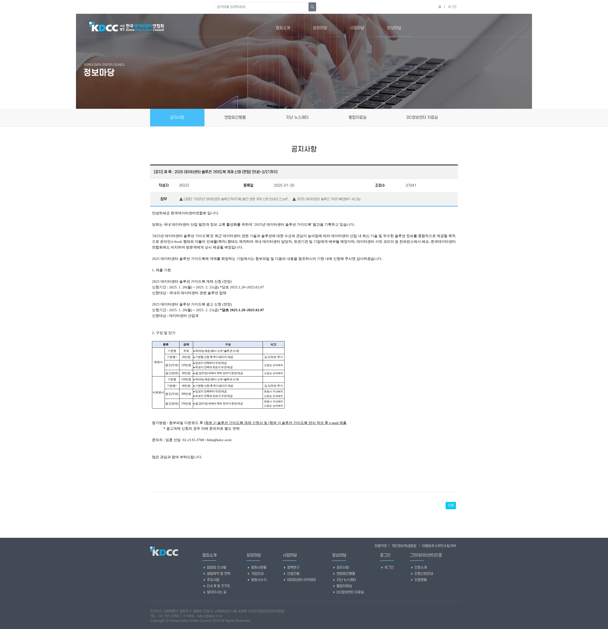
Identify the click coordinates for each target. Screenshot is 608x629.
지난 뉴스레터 (346, 580)
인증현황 (420, 580)
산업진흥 (292, 574)
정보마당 (394, 28)
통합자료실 (344, 586)
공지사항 (342, 568)
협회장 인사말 (216, 568)
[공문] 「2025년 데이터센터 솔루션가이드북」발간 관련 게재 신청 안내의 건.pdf (235, 199)
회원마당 (320, 28)
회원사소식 (258, 580)
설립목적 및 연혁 (218, 574)
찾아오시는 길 (216, 592)
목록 (451, 506)
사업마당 (357, 28)
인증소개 (420, 568)
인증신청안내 (423, 574)
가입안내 (256, 574)
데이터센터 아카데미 (301, 580)
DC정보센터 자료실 (350, 592)
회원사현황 (258, 568)
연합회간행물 (345, 574)
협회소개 (283, 28)
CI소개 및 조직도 (218, 586)
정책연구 (292, 568)
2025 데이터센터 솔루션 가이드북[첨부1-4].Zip (328, 199)
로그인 (452, 7)
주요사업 (212, 580)
